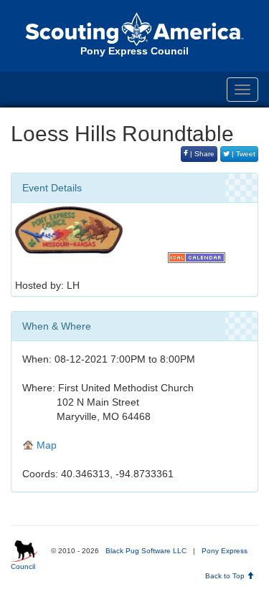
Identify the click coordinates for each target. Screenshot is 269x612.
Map (45, 445)
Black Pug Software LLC (146, 551)
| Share (201, 154)
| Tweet (242, 154)
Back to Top (226, 576)
